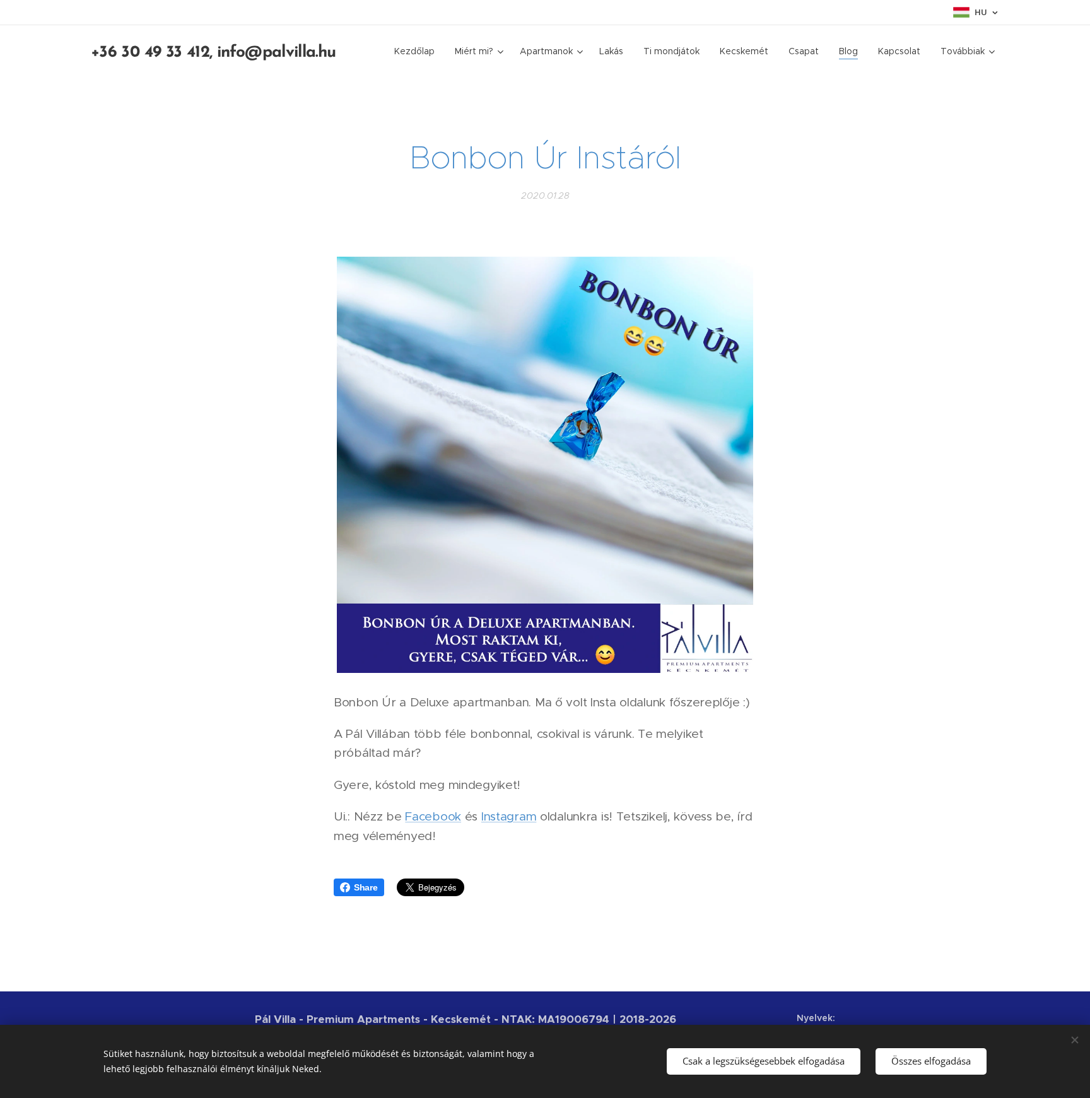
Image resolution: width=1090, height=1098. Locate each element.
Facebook (433, 816)
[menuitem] (418, 51)
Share (366, 887)
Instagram (508, 816)
